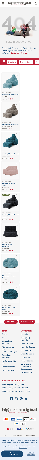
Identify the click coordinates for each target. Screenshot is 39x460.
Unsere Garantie (8, 370)
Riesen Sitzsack (27, 343)
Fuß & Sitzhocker (27, 361)
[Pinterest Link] (21, 400)
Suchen (5, 334)
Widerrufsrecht (8, 367)
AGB (5, 436)
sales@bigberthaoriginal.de (13, 384)
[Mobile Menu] (3, 3)
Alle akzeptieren (12, 454)
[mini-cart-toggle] (36, 3)
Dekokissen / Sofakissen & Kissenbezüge (26, 366)
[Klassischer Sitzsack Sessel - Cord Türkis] (10, 263)
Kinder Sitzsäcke (27, 354)
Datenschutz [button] (23, 448)
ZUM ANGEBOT (27, 322)
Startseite (11, 322)
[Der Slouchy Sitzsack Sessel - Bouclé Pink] (10, 170)
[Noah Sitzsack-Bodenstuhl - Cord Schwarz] (10, 231)
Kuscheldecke (26, 372)
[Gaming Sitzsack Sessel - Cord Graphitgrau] (10, 111)
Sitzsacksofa (26, 350)
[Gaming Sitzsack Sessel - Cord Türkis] (10, 82)
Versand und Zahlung (7, 342)
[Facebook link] (11, 400)
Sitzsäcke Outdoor (28, 347)
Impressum (30, 436)
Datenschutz (17, 436)
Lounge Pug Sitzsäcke (25, 338)
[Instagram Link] (16, 400)
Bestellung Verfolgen (6, 356)
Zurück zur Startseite (20, 53)
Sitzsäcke (12, 62)
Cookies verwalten (31, 454)
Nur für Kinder (26, 62)
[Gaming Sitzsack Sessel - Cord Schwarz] (10, 202)
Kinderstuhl (25, 357)
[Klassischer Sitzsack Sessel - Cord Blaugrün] (10, 294)
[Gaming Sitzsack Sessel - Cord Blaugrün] (10, 141)
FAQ (3, 337)
